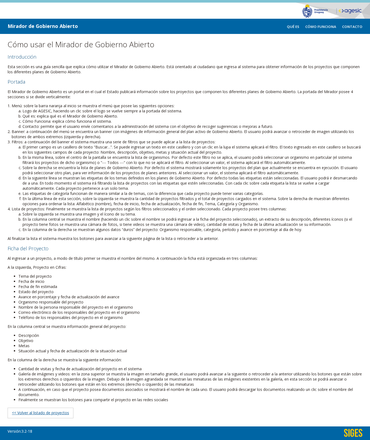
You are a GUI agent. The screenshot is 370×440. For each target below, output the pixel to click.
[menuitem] (296, 27)
